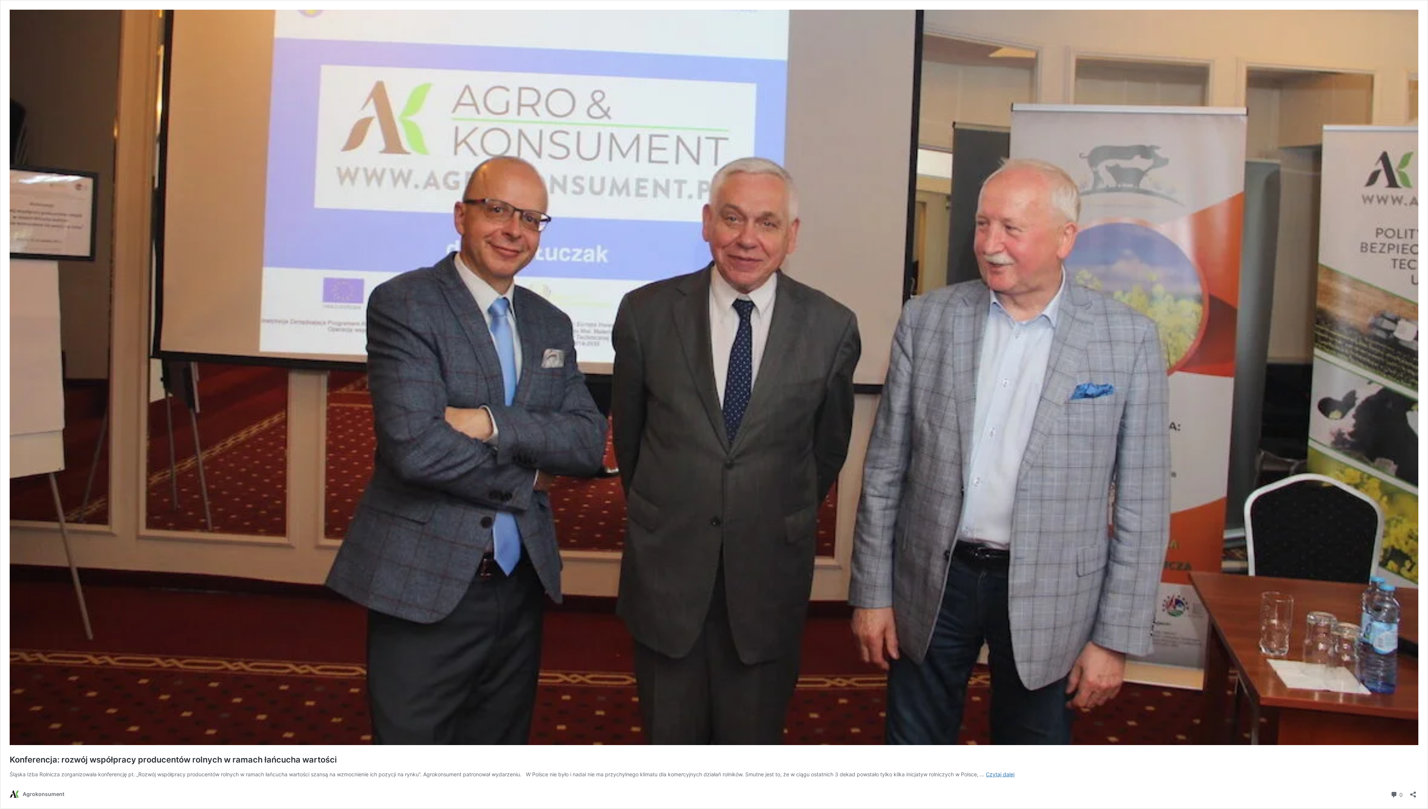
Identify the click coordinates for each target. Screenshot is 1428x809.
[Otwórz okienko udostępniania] (1413, 792)
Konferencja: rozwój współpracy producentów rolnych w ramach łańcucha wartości (173, 759)
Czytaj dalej (1000, 774)
